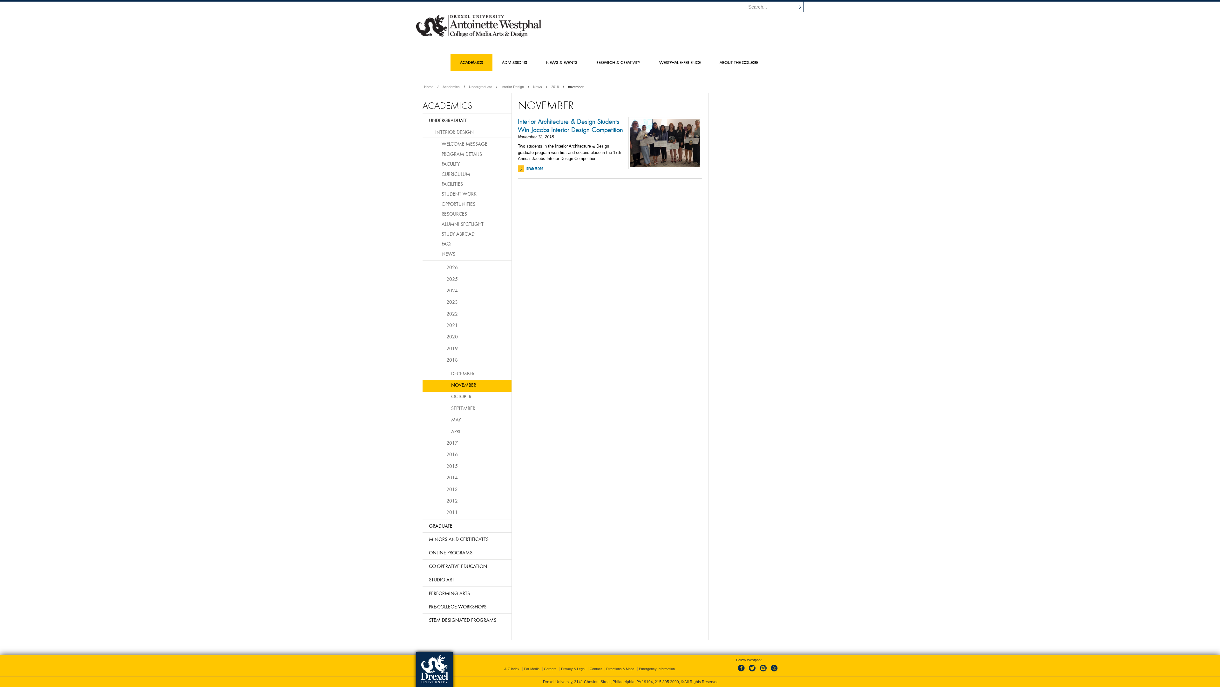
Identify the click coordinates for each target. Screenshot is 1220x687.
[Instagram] (763, 672)
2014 (452, 477)
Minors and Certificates (459, 539)
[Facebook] (742, 672)
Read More (534, 168)
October (461, 396)
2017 (452, 443)
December (463, 373)
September (463, 408)
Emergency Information (657, 669)
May (456, 419)
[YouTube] (774, 672)
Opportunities (458, 204)
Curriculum (456, 174)
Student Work (459, 194)
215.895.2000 (667, 682)
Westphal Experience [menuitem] (680, 62)
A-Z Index (511, 669)
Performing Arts (449, 593)
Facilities (452, 184)
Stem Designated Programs (462, 620)
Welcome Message (464, 144)
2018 (555, 87)
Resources (454, 214)
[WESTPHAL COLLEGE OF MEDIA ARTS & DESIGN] (478, 36)
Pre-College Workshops (457, 606)
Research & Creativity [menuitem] (618, 62)
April (456, 431)
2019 (452, 348)
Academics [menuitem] (471, 62)
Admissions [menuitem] (514, 62)
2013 (452, 489)
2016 (452, 454)
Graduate (440, 526)
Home (428, 87)
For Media (531, 669)
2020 (452, 336)
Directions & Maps (620, 669)
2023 (452, 302)
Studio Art (441, 579)
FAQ (446, 243)
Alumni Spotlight (463, 224)
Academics (451, 87)
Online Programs (450, 552)
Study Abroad (458, 234)
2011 (452, 512)
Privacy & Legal (573, 669)
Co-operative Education (458, 566)
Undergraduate (480, 87)
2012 (452, 500)
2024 (452, 290)
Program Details (462, 154)
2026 (452, 267)
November (463, 385)
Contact (596, 669)
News (537, 87)
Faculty (451, 164)
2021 (452, 325)
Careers (550, 669)
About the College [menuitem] (739, 62)
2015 (452, 466)
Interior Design (512, 87)
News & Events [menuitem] (561, 62)
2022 (452, 313)
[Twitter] (753, 672)
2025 (452, 279)
